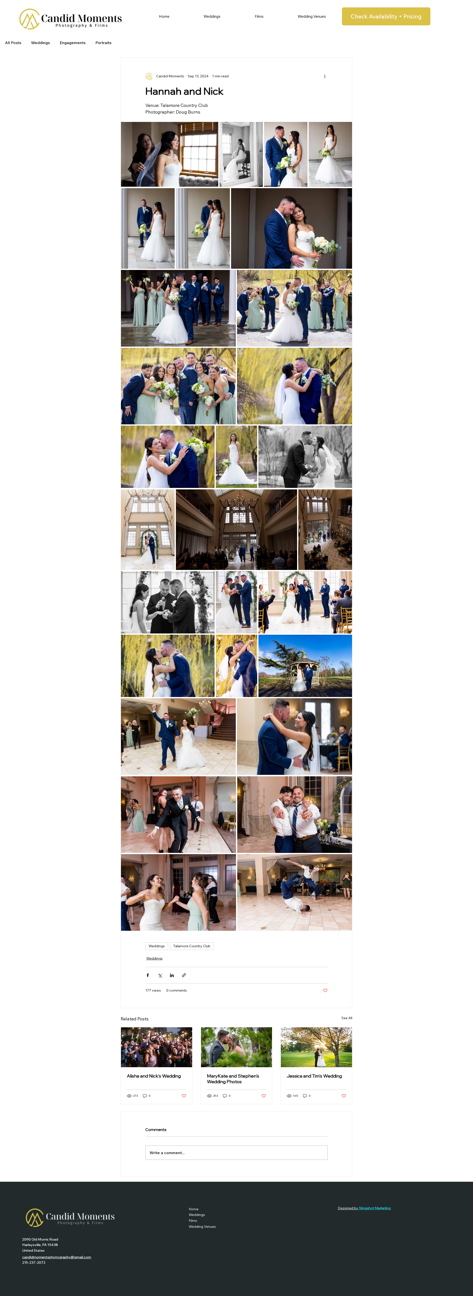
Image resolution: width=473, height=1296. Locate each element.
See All (346, 1018)
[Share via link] (184, 975)
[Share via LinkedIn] (171, 975)
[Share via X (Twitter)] (159, 975)
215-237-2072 (33, 1262)
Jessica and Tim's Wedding (314, 1076)
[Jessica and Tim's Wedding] (316, 1047)
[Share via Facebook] (147, 975)
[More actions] (325, 76)
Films (193, 1220)
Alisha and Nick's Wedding (154, 1076)
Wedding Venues (202, 1226)
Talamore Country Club (191, 946)
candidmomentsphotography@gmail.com (56, 1257)
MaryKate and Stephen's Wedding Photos (233, 1078)
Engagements (72, 42)
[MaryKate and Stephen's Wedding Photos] (236, 1047)
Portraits (103, 42)
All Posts (13, 42)
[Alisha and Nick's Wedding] (156, 1047)
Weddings (40, 42)
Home (194, 1209)
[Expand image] (169, 154)
